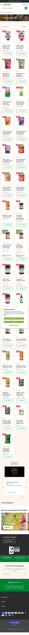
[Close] (27, 580)
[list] (14, 559)
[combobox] (14, 8)
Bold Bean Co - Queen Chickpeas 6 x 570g (7, 216)
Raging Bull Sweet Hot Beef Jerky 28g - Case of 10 (6, 75)
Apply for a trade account (14, 587)
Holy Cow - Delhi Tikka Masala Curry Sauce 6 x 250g (20, 47)
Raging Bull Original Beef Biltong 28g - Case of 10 (20, 75)
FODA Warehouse (12, 629)
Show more (14, 463)
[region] (14, 487)
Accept (13, 318)
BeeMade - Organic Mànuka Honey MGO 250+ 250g (20, 394)
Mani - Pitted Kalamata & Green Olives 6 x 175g (21, 340)
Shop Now (7, 527)
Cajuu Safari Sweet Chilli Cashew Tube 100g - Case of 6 (20, 189)
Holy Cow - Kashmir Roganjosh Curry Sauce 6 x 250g (7, 47)
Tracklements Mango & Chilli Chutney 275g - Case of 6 (7, 246)
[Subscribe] (24, 574)
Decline (13, 321)
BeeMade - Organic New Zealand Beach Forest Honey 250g (7, 422)
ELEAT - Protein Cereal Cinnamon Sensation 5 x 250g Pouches (7, 133)
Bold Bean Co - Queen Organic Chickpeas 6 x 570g (7, 394)
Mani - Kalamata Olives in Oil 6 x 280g (7, 340)
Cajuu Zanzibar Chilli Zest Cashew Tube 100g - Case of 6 (20, 161)
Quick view (21, 400)
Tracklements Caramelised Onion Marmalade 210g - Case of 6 (20, 217)
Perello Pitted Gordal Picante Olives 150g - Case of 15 (7, 103)
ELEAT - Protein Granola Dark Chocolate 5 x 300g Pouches (8, 161)
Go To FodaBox (8, 541)
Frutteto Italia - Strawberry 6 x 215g (20, 280)
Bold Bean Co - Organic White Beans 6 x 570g (7, 366)
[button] (2, 4)
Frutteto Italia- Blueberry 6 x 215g (6, 280)
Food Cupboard (8, 12)
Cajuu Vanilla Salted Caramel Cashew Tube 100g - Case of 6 (7, 189)
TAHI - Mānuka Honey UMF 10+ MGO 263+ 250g (19, 422)
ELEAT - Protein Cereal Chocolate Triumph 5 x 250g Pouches (21, 133)
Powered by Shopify (19, 629)
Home (3, 12)
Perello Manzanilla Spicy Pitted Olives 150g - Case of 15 (20, 103)
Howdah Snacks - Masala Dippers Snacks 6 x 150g (6, 450)
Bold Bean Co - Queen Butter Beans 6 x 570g (21, 366)
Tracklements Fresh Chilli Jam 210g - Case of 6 (19, 246)
